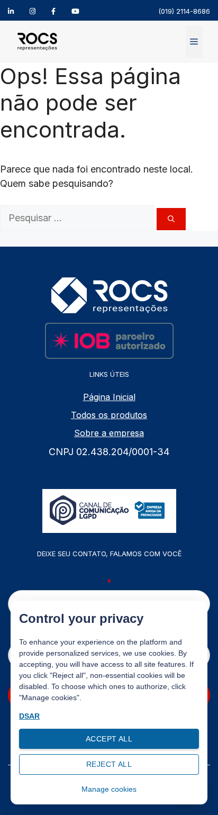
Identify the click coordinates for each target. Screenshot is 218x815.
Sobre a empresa (109, 433)
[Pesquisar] (171, 219)
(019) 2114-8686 (184, 11)
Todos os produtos (109, 415)
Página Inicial (109, 397)
